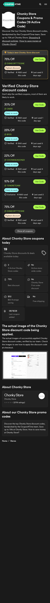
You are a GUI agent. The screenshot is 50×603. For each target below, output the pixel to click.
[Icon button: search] (40, 4)
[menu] (45, 4)
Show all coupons (25, 231)
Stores (13, 441)
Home (4, 441)
